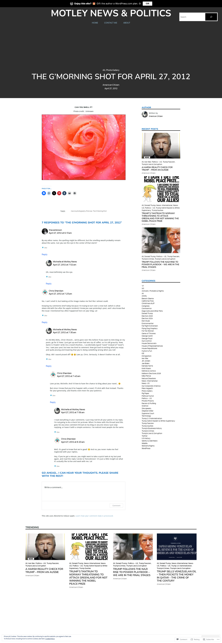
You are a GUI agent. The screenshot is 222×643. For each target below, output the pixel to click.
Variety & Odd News (150, 441)
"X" (143, 286)
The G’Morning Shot (100, 211)
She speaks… (147, 408)
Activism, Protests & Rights (153, 291)
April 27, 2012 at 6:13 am (60, 232)
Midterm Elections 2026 (151, 373)
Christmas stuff (148, 303)
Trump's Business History (152, 428)
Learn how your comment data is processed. (94, 516)
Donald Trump (149, 205)
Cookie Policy (50, 639)
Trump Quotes (157, 210)
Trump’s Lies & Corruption (152, 164)
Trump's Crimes (148, 431)
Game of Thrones (149, 333)
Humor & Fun (147, 351)
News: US (146, 383)
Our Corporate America (151, 386)
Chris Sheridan (56, 290)
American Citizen (111, 84)
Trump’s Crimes (148, 259)
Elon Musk (146, 321)
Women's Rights (148, 446)
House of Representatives (152, 346)
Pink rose (89, 211)
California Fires (148, 301)
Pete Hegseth (147, 388)
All (104, 70)
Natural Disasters (149, 378)
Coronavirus (146, 308)
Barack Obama (148, 298)
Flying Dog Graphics (150, 328)
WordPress (146, 448)
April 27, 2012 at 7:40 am (68, 376)
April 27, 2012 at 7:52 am (64, 264)
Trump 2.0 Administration (152, 418)
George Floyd (147, 338)
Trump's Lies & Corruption (152, 433)
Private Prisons (148, 401)
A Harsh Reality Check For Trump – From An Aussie (157, 168)
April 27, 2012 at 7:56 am (72, 412)
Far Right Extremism (150, 326)
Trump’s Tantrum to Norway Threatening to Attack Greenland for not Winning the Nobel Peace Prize (160, 217)
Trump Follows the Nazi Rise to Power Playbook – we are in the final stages (160, 264)
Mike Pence (146, 376)
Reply (44, 254)
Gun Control (146, 341)
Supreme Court (148, 413)
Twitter (145, 436)
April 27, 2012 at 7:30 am (64, 332)
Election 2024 (147, 318)
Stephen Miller (147, 411)
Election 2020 (147, 316)
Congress (145, 306)
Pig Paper (145, 393)
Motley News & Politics (111, 13)
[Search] (211, 17)
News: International (164, 205)
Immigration (146, 356)
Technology (146, 416)
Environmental (147, 323)
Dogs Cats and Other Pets (152, 311)
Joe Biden (145, 363)
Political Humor (148, 396)
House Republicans (149, 348)
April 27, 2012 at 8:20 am (73, 441)
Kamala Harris (147, 366)
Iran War (147, 162)
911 (143, 288)
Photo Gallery (112, 70)
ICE (143, 353)
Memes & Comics (149, 371)
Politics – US (157, 162)
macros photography (78, 211)
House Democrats (149, 343)
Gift (147, 3)
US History (146, 438)
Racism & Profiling (149, 403)
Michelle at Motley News (65, 261)
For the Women (148, 331)
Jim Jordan (146, 361)
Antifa (144, 296)
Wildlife (144, 443)
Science (145, 406)
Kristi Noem (146, 368)
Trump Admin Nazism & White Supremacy (158, 421)
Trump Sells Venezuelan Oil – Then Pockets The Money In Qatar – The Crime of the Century (176, 576)
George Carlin (147, 336)
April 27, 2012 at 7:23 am (60, 293)
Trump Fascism (169, 162)
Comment (116, 505)
